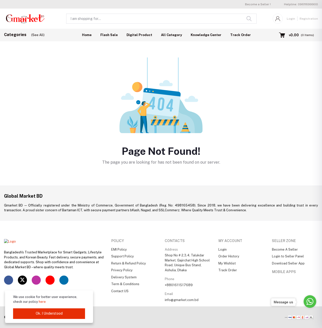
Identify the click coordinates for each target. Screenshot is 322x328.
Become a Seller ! (258, 4)
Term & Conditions (125, 284)
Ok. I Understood (49, 313)
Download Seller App (288, 263)
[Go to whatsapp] (310, 301)
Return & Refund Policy (128, 263)
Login (291, 18)
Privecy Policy (122, 270)
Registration (309, 18)
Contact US (120, 291)
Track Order (240, 35)
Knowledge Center (206, 35)
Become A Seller (285, 249)
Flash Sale (109, 35)
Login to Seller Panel (288, 256)
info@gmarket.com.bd (181, 300)
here (42, 302)
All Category (171, 35)
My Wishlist (227, 263)
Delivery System (124, 277)
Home (87, 35)
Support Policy (122, 256)
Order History (228, 256)
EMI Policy (119, 249)
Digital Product (139, 35)
